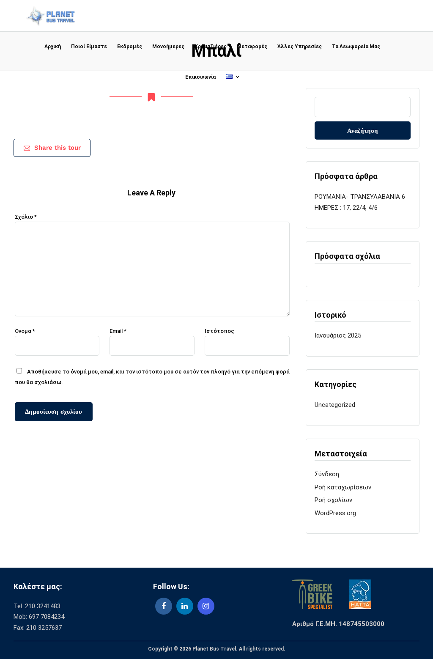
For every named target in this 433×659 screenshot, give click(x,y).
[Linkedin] (184, 606)
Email (118, 331)
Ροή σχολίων (333, 500)
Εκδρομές (129, 46)
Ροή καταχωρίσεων (343, 487)
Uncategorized (335, 405)
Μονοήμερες (168, 46)
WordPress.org (335, 513)
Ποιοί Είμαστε (89, 46)
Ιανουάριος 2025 (338, 335)
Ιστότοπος (219, 331)
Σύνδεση (327, 474)
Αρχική (52, 46)
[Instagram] (205, 606)
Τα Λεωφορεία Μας (356, 46)
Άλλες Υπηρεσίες (299, 46)
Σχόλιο (26, 217)
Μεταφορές (252, 46)
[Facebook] (163, 606)
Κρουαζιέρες (211, 46)
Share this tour (57, 147)
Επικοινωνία (200, 77)
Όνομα (25, 331)
